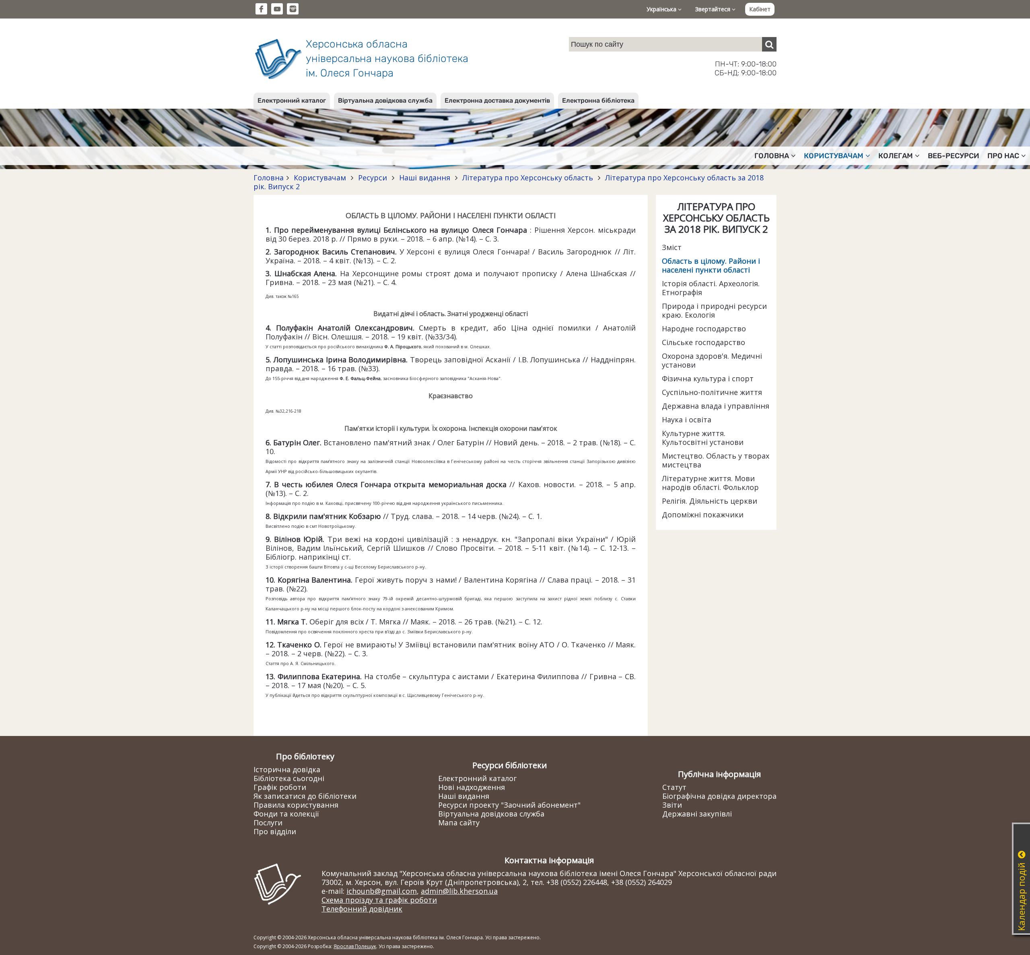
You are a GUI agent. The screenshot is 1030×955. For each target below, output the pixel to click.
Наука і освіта (686, 419)
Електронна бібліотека (598, 100)
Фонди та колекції (286, 814)
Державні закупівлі (697, 814)
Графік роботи (279, 787)
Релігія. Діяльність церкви (709, 500)
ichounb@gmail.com (381, 891)
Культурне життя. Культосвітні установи (703, 437)
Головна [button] (771, 155)
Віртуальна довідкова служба (385, 100)
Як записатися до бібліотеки (304, 796)
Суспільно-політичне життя (712, 392)
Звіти (672, 805)
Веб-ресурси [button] (953, 155)
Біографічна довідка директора (719, 796)
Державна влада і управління (715, 405)
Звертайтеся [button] (713, 9)
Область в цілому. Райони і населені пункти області (711, 265)
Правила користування (295, 805)
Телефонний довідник (361, 909)
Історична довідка (286, 769)
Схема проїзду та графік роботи (379, 900)
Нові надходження (471, 787)
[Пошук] (769, 44)
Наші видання (424, 177)
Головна (268, 177)
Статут (674, 787)
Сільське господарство (703, 342)
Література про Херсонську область (527, 177)
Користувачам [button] (833, 155)
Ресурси (372, 177)
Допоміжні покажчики (703, 514)
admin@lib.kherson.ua (459, 891)
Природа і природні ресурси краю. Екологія (714, 310)
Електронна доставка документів (497, 100)
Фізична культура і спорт (708, 378)
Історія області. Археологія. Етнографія (711, 288)
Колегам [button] (895, 155)
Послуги (267, 822)
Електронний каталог (292, 100)
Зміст (672, 247)
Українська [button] (662, 9)
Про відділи (274, 831)
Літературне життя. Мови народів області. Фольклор (710, 483)
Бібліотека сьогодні (288, 778)
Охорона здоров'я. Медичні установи (712, 360)
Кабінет (759, 9)
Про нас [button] (1003, 155)
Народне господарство (704, 328)
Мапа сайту (459, 822)
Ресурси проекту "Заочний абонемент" (509, 805)
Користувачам (320, 177)
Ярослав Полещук (355, 946)
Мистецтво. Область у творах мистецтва (715, 460)
